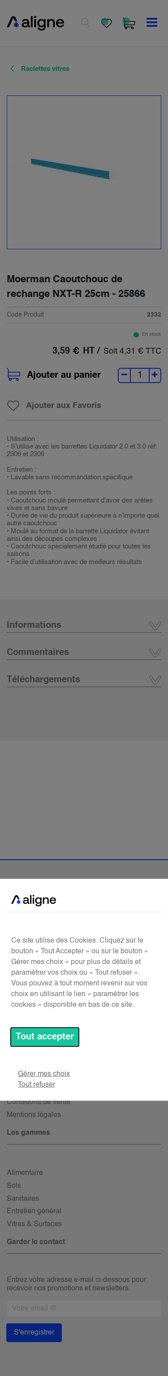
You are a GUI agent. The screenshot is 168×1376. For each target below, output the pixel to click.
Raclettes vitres (44, 69)
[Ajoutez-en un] (154, 375)
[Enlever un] (124, 375)
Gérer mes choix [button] (44, 1074)
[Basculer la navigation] (151, 23)
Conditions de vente (38, 1102)
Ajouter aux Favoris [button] (63, 406)
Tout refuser (36, 1084)
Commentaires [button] (38, 652)
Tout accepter (45, 1037)
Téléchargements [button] (43, 680)
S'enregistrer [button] (34, 1332)
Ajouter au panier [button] (64, 375)
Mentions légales (34, 1115)
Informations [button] (34, 625)
